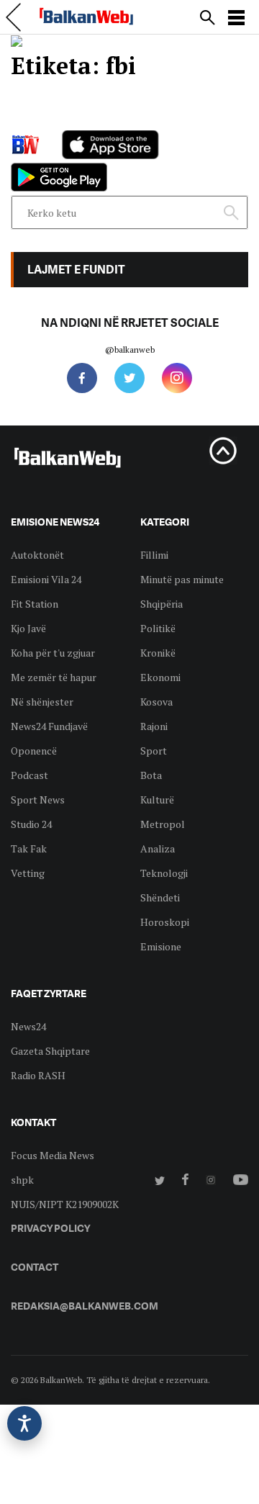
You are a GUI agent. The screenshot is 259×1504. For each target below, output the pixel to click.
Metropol (162, 824)
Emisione (160, 946)
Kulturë (157, 799)
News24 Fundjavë (49, 726)
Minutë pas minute (182, 579)
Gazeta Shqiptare (50, 1051)
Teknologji (164, 873)
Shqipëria (161, 604)
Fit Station (34, 604)
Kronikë (158, 652)
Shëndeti (160, 897)
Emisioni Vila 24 (46, 579)
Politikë (158, 628)
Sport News (38, 799)
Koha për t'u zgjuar (53, 652)
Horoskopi (164, 922)
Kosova (156, 701)
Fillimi (154, 555)
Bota (151, 775)
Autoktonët (37, 555)
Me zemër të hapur (53, 677)
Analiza (157, 848)
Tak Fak (29, 848)
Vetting (28, 873)
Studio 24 (31, 824)
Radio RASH (38, 1075)
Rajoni (154, 726)
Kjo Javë (28, 628)
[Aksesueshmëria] (24, 1423)
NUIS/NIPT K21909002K (65, 1204)
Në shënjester (42, 701)
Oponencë (34, 750)
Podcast (29, 775)
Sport (153, 750)
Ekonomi (160, 677)
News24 (28, 1026)
